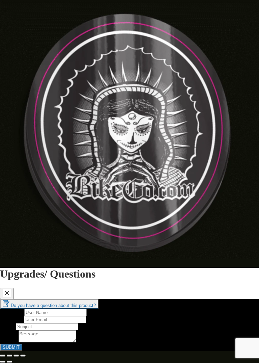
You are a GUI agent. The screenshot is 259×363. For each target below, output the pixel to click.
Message (9, 340)
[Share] (9, 356)
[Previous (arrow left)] (2, 362)
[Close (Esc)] (2, 356)
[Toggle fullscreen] (16, 356)
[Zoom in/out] (23, 356)
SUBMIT (11, 347)
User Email (12, 319)
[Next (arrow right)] (9, 362)
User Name (12, 312)
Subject (8, 326)
